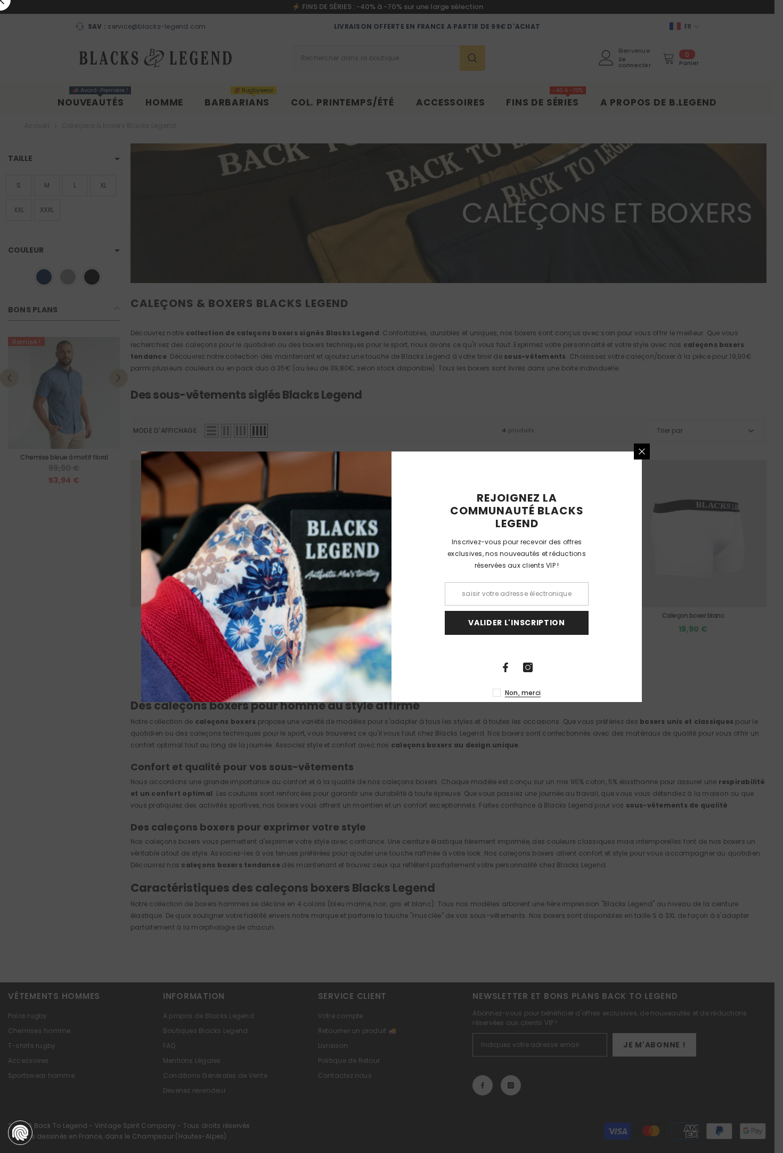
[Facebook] (505, 667)
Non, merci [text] (523, 692)
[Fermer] (642, 451)
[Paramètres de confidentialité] (20, 1132)
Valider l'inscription (516, 622)
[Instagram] (528, 667)
